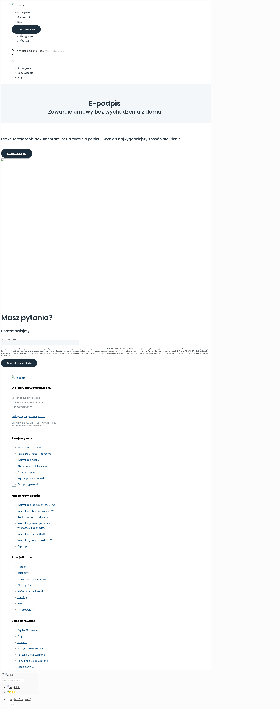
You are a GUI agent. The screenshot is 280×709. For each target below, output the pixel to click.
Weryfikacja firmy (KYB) (32, 534)
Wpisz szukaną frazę (31, 51)
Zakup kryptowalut (29, 484)
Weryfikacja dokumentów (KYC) (36, 505)
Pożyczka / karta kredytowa (34, 453)
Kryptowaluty (26, 609)
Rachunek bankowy (29, 447)
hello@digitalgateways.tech (28, 416)
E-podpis (23, 546)
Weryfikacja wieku (28, 460)
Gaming (22, 597)
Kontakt (22, 642)
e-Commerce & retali (30, 591)
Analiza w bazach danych (33, 517)
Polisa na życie (26, 472)
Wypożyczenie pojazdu (31, 478)
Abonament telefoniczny (32, 466)
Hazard (22, 603)
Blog (20, 636)
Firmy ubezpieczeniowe (32, 579)
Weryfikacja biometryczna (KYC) (37, 511)
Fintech (22, 567)
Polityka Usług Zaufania (32, 654)
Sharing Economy (28, 585)
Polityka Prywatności (30, 648)
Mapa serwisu (26, 667)
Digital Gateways (28, 630)
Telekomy (23, 573)
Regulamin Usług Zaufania (33, 661)
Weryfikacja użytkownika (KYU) (36, 540)
